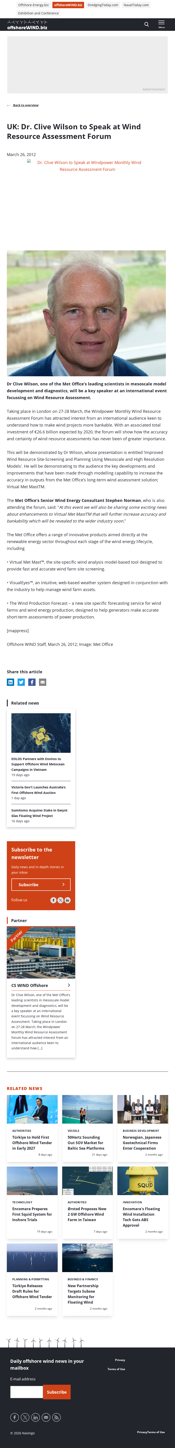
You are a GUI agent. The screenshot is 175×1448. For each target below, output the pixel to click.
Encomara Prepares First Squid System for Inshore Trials (32, 1214)
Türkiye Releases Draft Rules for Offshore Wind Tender (32, 1291)
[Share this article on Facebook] (32, 682)
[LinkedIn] (67, 900)
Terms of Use (116, 1369)
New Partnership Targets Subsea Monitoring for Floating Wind (83, 1294)
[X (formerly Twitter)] (60, 900)
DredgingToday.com (103, 5)
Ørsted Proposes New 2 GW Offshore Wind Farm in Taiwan (87, 1214)
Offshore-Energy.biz (33, 5)
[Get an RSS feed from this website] (56, 1417)
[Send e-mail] (46, 1417)
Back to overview (26, 105)
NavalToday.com (136, 5)
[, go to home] (27, 24)
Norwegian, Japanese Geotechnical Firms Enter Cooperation (142, 1143)
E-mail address (23, 1379)
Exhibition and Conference (38, 13)
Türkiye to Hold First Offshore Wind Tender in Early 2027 (32, 1143)
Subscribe (29, 884)
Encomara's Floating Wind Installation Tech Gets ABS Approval (141, 1217)
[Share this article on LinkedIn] (10, 682)
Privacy (120, 1360)
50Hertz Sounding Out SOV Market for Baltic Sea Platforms (86, 1143)
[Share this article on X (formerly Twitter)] (21, 682)
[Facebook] (53, 900)
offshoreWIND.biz (68, 5)
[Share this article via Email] (42, 682)
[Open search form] (147, 24)
